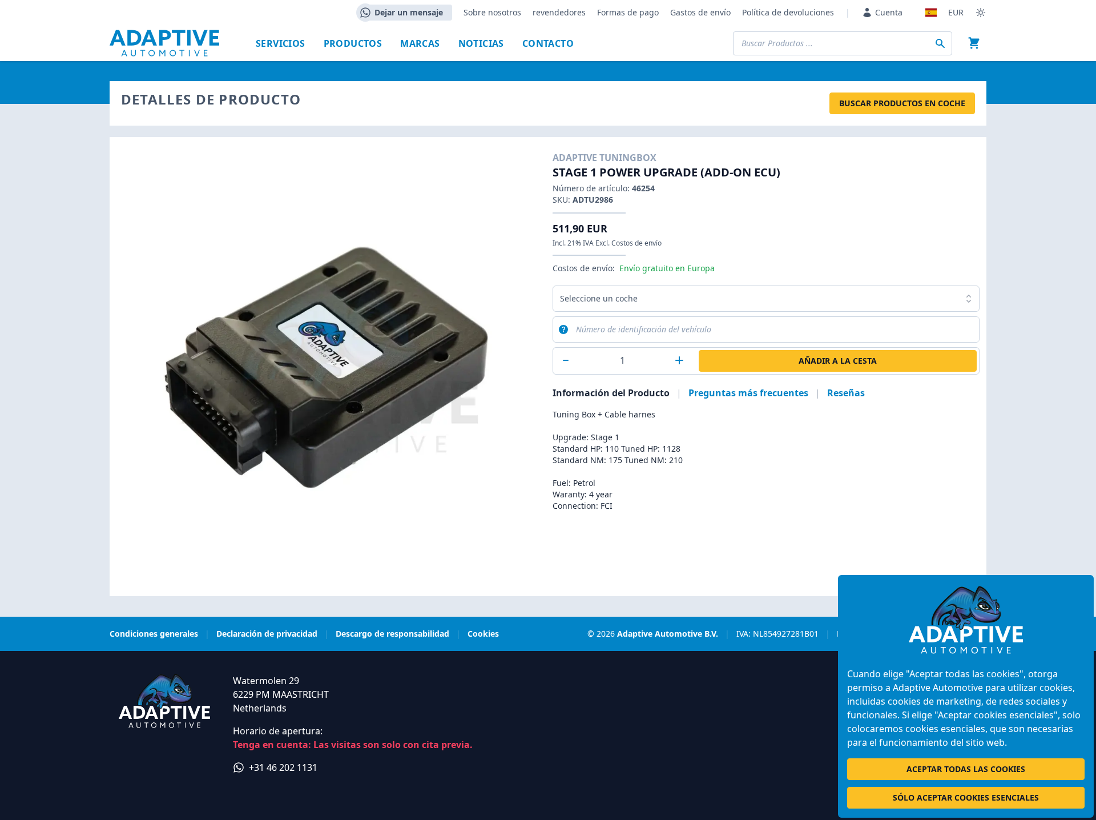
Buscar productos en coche (902, 103)
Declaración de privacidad (266, 633)
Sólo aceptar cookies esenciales (966, 797)
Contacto (548, 43)
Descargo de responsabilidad (392, 633)
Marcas (420, 43)
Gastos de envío (700, 12)
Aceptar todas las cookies (965, 768)
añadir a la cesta (838, 360)
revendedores (559, 12)
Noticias (481, 43)
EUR (956, 12)
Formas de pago (628, 12)
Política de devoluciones (788, 12)
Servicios (280, 43)
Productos (353, 43)
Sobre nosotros (492, 12)
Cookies (483, 633)
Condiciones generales (154, 633)
